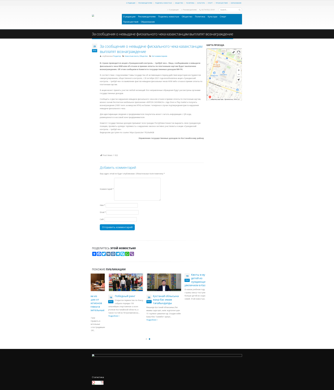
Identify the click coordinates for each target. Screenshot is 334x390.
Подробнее (97, 316)
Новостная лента (132, 56)
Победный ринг (109, 296)
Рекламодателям (145, 3)
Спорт (210, 3)
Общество (179, 3)
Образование (236, 3)
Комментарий (107, 189)
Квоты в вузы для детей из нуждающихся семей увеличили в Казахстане (184, 280)
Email (103, 212)
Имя (102, 205)
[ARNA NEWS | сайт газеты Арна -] (105, 17)
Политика (190, 3)
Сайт (102, 219)
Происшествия (222, 3)
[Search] (239, 10)
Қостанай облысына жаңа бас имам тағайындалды (150, 299)
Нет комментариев (159, 56)
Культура (201, 3)
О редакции (130, 3)
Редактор (117, 56)
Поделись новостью (163, 3)
